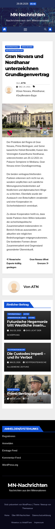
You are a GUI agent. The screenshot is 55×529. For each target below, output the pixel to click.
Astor (26, 314)
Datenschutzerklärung (41, 515)
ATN (23, 83)
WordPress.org (10, 465)
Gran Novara (27, 47)
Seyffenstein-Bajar (14, 50)
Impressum (39, 522)
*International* (12, 47)
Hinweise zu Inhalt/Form (21, 522)
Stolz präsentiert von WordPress (18, 504)
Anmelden (7, 443)
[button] (45, 29)
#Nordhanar (38, 91)
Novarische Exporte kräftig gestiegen (14, 263)
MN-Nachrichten (27, 14)
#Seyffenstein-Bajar (26, 95)
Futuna (31, 318)
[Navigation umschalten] (25, 29)
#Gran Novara (23, 91)
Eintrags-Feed (9, 450)
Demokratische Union (17, 318)
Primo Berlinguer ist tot (27, 393)
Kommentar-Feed (11, 457)
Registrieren (8, 436)
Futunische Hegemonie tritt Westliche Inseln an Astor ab (27, 325)
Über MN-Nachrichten (21, 515)
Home (6, 515)
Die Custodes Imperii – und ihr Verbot (26, 355)
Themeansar (27, 508)
